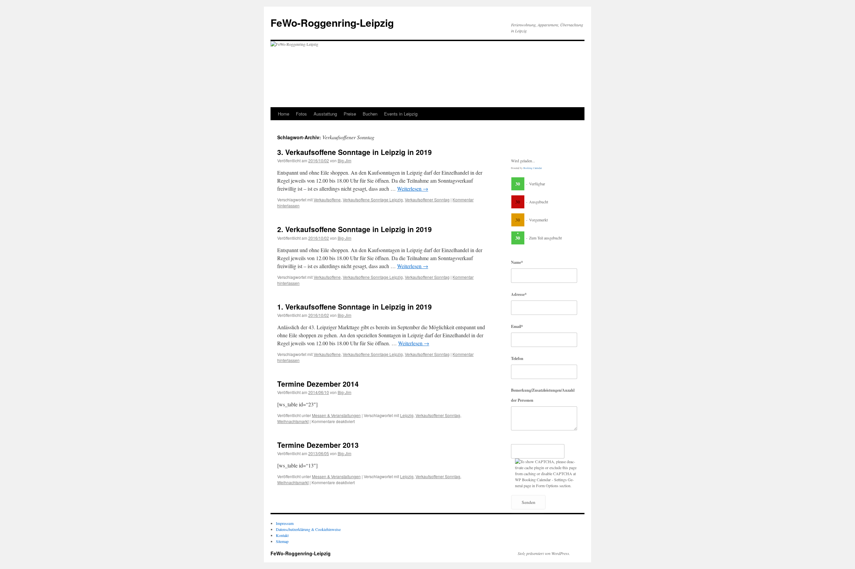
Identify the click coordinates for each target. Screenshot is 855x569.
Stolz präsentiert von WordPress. (544, 553)
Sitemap (282, 541)
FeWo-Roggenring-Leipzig (332, 22)
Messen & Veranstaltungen (336, 415)
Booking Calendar (532, 168)
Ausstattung (325, 114)
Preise (350, 114)
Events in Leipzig (400, 114)
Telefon (517, 358)
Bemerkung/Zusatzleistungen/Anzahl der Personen (542, 395)
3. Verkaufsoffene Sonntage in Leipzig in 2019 (354, 152)
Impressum (285, 523)
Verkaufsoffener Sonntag (427, 199)
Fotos (301, 114)
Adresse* (519, 294)
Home (283, 114)
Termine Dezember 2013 (318, 445)
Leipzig (406, 415)
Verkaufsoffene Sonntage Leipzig (373, 199)
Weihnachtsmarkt (293, 421)
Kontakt (282, 535)
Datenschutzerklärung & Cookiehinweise (308, 529)
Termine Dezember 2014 (318, 384)
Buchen (370, 114)
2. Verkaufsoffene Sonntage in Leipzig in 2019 (354, 229)
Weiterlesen (412, 188)
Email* (517, 326)
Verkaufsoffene (327, 199)
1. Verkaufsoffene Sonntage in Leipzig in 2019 (354, 307)
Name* (517, 262)
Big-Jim (344, 160)
